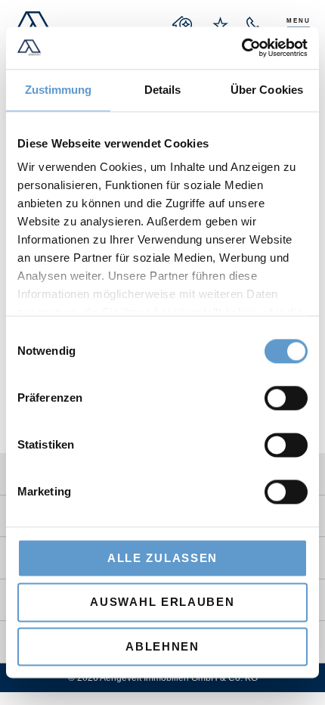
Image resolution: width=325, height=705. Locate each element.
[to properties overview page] (183, 24)
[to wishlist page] (220, 25)
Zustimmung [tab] (58, 89)
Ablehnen (162, 646)
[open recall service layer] (254, 25)
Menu (298, 20)
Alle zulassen (162, 557)
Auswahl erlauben (162, 602)
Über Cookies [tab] (267, 89)
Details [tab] (162, 89)
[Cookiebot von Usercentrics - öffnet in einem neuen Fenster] (241, 47)
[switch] (286, 398)
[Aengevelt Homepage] (33, 24)
